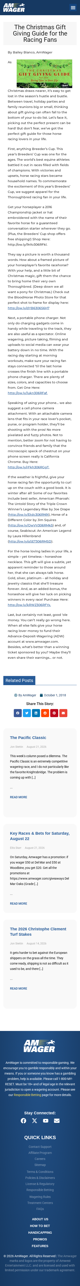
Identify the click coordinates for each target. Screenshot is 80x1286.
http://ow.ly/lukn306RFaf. (28, 393)
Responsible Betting (27, 1095)
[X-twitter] (34, 1120)
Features (40, 1246)
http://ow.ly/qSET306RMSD (30, 541)
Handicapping (40, 1232)
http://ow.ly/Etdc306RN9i (29, 515)
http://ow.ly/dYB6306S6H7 (28, 308)
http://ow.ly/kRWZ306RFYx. (29, 605)
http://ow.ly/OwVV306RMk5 (31, 525)
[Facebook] (23, 1120)
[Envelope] (56, 1120)
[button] (73, 7)
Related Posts (19, 680)
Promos (40, 1239)
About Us (40, 1219)
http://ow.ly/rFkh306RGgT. (28, 467)
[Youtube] (45, 1120)
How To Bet (40, 1226)
